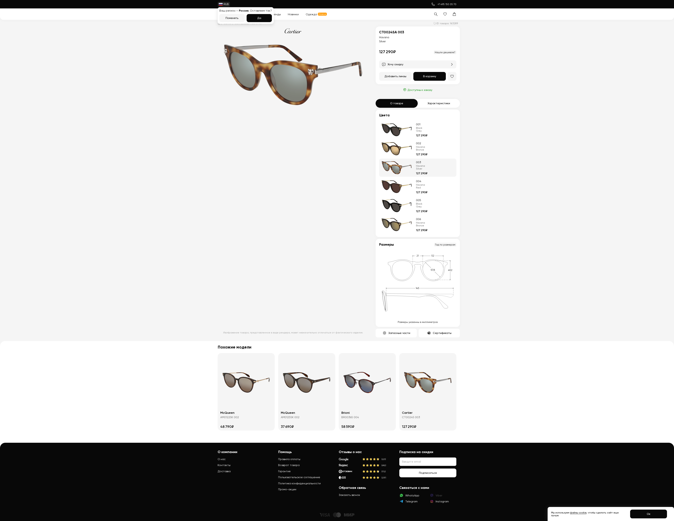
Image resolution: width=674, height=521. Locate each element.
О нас (222, 459)
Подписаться (428, 472)
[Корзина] (454, 14)
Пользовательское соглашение (299, 477)
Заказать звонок (349, 495)
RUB (226, 4)
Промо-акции (287, 489)
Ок (648, 514)
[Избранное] (445, 14)
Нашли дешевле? (445, 52)
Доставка (224, 471)
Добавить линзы (395, 76)
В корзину (429, 76)
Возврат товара (289, 465)
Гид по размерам (445, 244)
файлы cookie (578, 512)
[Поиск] (436, 14)
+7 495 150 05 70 (447, 4)
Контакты (224, 465)
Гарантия (284, 471)
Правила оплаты (289, 459)
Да (259, 18)
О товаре (396, 103)
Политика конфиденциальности (299, 483)
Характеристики (439, 103)
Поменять (232, 18)
